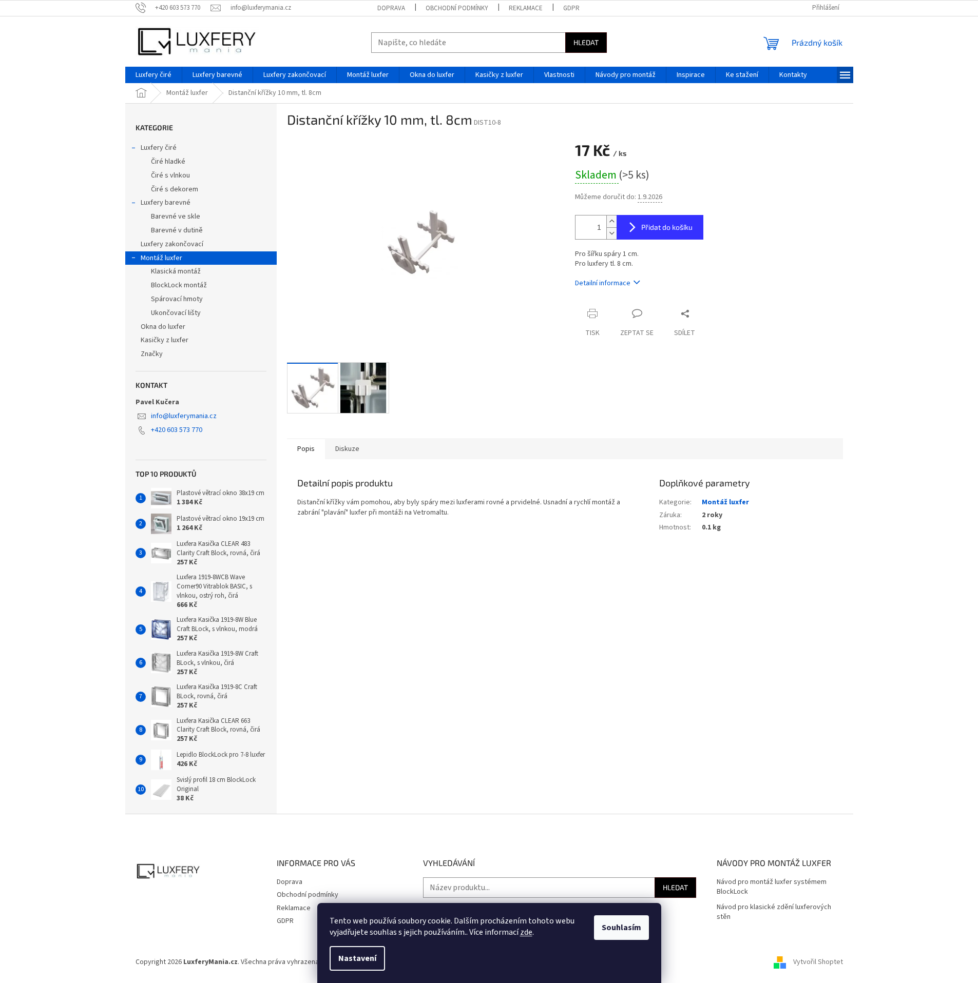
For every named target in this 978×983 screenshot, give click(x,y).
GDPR (571, 8)
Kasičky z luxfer (164, 340)
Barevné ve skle (175, 216)
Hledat (586, 42)
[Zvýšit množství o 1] (611, 221)
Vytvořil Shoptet (818, 962)
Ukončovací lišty (176, 313)
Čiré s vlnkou (170, 175)
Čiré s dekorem (174, 189)
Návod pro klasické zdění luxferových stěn (774, 912)
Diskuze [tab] (347, 449)
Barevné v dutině (177, 230)
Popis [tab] (306, 449)
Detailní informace (602, 283)
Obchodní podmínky (457, 8)
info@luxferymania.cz (184, 416)
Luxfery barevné (165, 203)
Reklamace (526, 8)
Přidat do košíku (667, 227)
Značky (152, 354)
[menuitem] (153, 75)
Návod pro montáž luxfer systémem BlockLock (772, 887)
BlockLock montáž (179, 285)
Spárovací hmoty (177, 299)
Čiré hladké (168, 161)
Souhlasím (621, 927)
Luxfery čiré (159, 148)
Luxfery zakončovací (172, 244)
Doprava (391, 8)
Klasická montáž (176, 271)
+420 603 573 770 (176, 430)
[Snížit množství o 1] (611, 233)
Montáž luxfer (161, 258)
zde (526, 932)
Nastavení (357, 958)
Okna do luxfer (163, 327)
